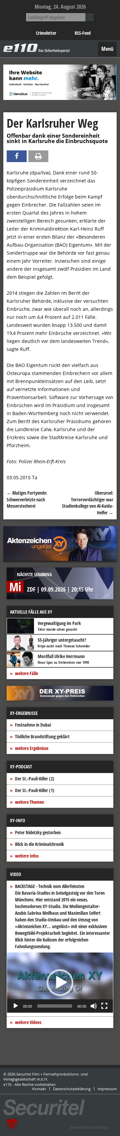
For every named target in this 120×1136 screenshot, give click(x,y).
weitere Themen (29, 802)
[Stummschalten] (93, 1006)
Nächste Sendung (34, 574)
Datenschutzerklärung (72, 1088)
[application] (60, 983)
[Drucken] (38, 156)
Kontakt (39, 1088)
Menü (107, 48)
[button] (60, 982)
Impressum (107, 1088)
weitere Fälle (26, 673)
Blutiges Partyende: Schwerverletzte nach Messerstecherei (27, 499)
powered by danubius (89, 1127)
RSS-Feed (83, 33)
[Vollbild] (104, 1006)
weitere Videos (28, 1022)
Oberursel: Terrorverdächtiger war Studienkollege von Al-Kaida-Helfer (87, 503)
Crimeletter (46, 33)
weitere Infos (27, 856)
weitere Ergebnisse (31, 748)
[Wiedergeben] (15, 1006)
